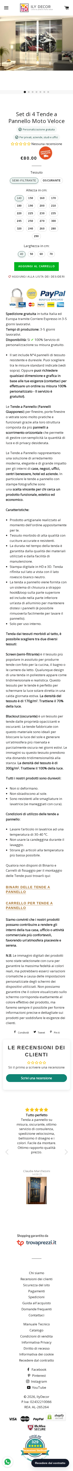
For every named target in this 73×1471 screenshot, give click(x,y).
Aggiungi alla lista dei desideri (38, 276)
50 (31, 254)
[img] (37, 1110)
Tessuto (36, 172)
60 (41, 254)
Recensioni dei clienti (36, 1279)
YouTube (38, 1387)
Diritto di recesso (37, 1348)
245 (19, 221)
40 (21, 254)
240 (30, 228)
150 (30, 198)
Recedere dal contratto (36, 1360)
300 (53, 221)
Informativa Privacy (37, 1342)
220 (19, 213)
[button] (21, 144)
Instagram (38, 1381)
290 (36, 236)
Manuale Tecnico (36, 1324)
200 (42, 205)
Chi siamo (36, 1273)
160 (42, 198)
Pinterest (38, 1375)
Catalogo (36, 1330)
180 (19, 205)
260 (42, 228)
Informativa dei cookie (36, 1354)
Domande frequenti (36, 1309)
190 (30, 205)
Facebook (38, 1369)
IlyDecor (43, 1396)
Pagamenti (36, 1291)
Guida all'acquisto (36, 1303)
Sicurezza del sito (36, 1285)
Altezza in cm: (36, 190)
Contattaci (36, 1315)
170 (53, 198)
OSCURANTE (52, 180)
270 (42, 221)
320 (19, 228)
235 (53, 213)
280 (53, 228)
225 (30, 213)
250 (30, 221)
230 (42, 213)
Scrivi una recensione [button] (36, 1078)
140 (19, 198)
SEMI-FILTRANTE (24, 180)
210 (53, 205)
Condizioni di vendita (36, 1336)
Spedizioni (36, 1297)
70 (51, 254)
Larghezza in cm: (36, 246)
